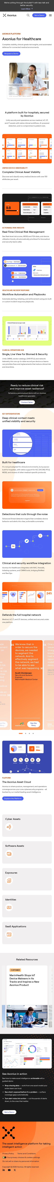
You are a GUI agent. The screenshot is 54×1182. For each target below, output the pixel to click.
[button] (27, 685)
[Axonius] (9, 15)
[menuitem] (28, 15)
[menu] (26, 15)
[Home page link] (8, 1133)
